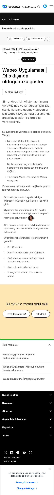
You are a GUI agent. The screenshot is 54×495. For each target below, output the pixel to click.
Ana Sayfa (6, 19)
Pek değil (41, 314)
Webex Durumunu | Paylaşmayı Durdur (23, 378)
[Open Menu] (51, 6)
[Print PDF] (19, 59)
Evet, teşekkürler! (16, 314)
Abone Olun (28, 59)
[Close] (49, 468)
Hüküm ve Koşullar (12, 457)
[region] (27, 480)
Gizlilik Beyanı (10, 461)
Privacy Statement (25, 482)
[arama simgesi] (38, 6)
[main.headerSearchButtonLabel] (38, 5)
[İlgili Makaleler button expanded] (49, 345)
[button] (45, 6)
